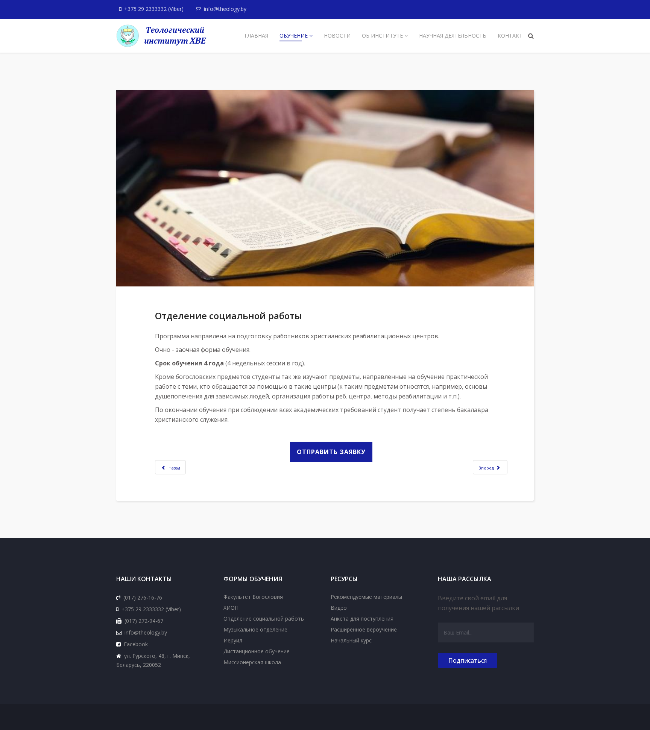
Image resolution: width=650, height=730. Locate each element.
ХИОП (230, 607)
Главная (256, 35)
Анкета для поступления (362, 618)
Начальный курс (351, 640)
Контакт (510, 35)
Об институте (382, 35)
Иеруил (232, 640)
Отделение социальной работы (264, 618)
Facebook (136, 644)
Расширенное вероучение (364, 629)
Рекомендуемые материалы (366, 596)
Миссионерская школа (252, 662)
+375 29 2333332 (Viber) (154, 8)
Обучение (293, 35)
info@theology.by (225, 8)
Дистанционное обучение (256, 651)
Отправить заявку (331, 452)
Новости (337, 35)
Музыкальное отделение (255, 629)
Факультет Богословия (253, 596)
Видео (339, 607)
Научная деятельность (452, 35)
